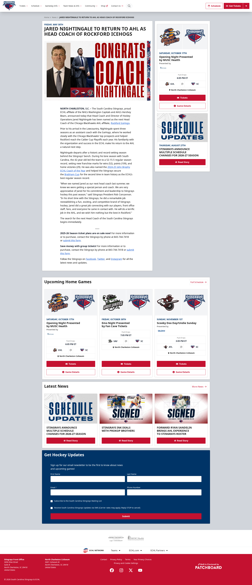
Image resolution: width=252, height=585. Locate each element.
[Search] (129, 6)
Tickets (22, 6)
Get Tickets (235, 5)
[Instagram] (121, 570)
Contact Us (116, 6)
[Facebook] (112, 570)
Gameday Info (51, 6)
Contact (103, 559)
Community (90, 6)
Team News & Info (71, 6)
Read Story (183, 162)
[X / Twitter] (130, 570)
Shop (103, 6)
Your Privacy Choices (143, 559)
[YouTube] (140, 570)
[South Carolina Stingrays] (9, 6)
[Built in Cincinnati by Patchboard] (208, 566)
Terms (127, 559)
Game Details (184, 105)
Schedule (35, 6)
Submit (126, 516)
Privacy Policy (116, 559)
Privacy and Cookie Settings (126, 563)
